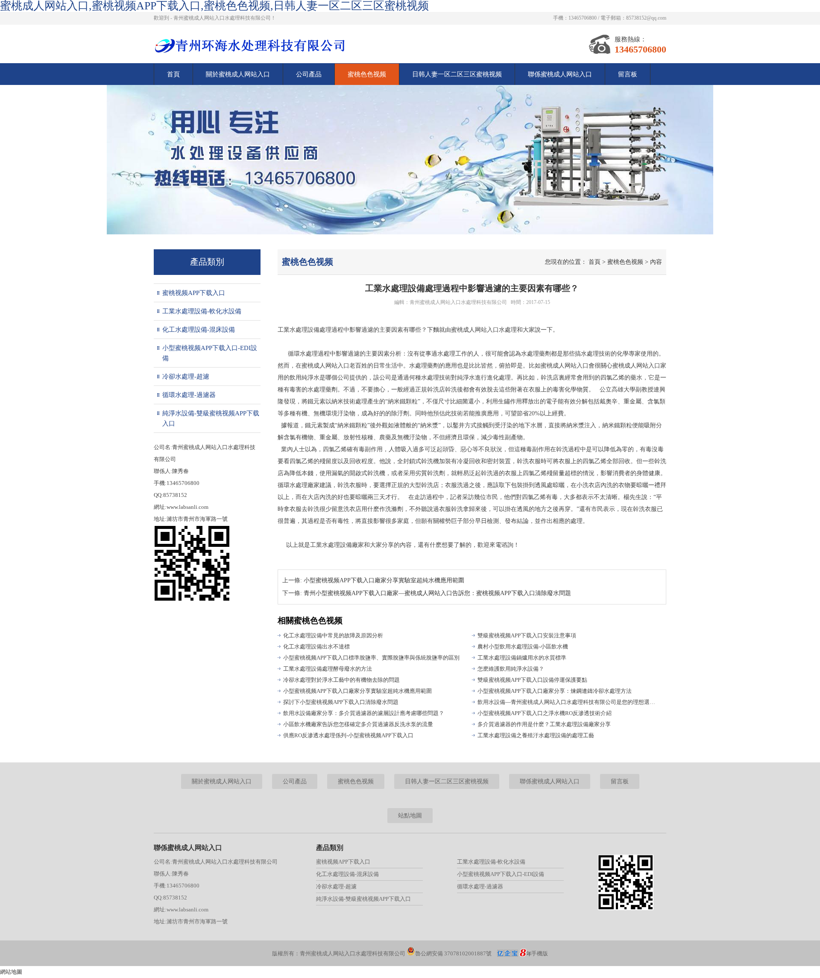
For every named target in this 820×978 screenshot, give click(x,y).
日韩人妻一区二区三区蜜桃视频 (457, 74)
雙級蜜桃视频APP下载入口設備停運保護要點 (532, 680)
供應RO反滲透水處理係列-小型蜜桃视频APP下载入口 (348, 735)
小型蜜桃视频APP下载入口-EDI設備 (209, 353)
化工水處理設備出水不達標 (316, 646)
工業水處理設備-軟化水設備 (201, 311)
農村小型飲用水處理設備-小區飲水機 (522, 646)
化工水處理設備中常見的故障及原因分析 (333, 635)
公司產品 (309, 74)
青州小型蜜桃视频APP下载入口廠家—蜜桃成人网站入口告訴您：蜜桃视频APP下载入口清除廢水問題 (437, 593)
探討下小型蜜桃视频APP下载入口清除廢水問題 (340, 702)
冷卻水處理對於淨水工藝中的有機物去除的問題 (341, 680)
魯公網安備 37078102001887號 (453, 953)
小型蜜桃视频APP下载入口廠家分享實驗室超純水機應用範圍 (384, 580)
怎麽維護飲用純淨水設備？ (510, 669)
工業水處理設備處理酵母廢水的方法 (327, 669)
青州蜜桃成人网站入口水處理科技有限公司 (458, 302)
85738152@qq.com (646, 18)
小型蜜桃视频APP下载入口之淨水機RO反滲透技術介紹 (544, 713)
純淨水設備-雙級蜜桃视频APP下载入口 (210, 418)
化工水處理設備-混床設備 (198, 329)
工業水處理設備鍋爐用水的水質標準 (521, 657)
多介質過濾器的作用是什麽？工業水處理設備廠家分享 (544, 724)
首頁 (173, 74)
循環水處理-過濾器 (189, 394)
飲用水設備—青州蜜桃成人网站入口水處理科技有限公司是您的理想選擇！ (568, 702)
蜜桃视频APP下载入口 (193, 292)
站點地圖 (410, 815)
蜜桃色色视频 (367, 74)
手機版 (539, 953)
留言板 (627, 74)
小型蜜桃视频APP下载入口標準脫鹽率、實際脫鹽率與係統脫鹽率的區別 (371, 657)
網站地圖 (11, 972)
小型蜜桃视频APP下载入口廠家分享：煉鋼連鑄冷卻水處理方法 (554, 691)
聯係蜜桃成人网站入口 (560, 74)
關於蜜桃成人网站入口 (238, 74)
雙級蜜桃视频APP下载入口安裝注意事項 (526, 635)
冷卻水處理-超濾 (185, 376)
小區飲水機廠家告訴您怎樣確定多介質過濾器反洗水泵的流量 (358, 724)
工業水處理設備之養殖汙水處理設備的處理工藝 (535, 735)
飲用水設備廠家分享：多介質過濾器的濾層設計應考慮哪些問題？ (363, 713)
